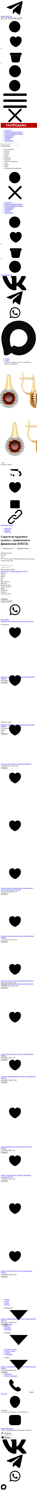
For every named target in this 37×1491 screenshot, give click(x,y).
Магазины (8, 1329)
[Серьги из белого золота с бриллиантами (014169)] (18, 954)
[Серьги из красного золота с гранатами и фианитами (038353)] (18, 658)
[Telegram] (15, 14)
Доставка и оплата (11, 1349)
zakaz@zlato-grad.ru (7, 1428)
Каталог (7, 1299)
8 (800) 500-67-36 (6, 16)
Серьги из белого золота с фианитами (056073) (16, 764)
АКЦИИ (7, 139)
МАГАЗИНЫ (9, 141)
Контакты (8, 1328)
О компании (9, 1324)
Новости (7, 1326)
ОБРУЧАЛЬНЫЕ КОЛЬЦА (13, 132)
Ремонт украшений (11, 1376)
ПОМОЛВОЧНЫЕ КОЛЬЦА (14, 134)
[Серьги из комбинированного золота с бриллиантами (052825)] (18, 1050)
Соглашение (9, 1354)
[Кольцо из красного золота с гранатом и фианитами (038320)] (18, 706)
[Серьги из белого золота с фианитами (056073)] (18, 750)
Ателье (7, 1303)
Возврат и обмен (10, 1351)
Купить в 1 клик (6, 601)
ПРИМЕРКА (9, 137)
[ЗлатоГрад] (11, 19)
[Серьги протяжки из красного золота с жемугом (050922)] (18, 1133)
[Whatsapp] (15, 319)
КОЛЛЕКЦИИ (9, 135)
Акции (7, 1301)
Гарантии (8, 1352)
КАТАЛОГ (8, 130)
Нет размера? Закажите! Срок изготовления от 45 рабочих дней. (17, 620)
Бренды (7, 1304)
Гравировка (8, 1374)
